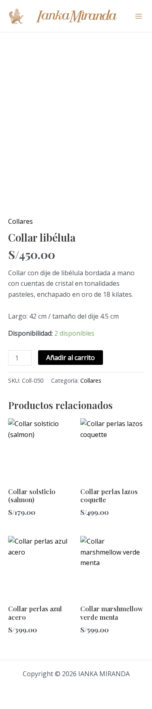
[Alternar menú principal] (138, 15)
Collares (20, 221)
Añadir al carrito (70, 357)
